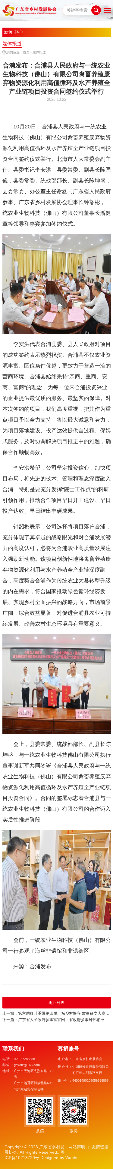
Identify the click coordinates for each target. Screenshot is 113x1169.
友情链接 (100, 1146)
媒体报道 (39, 52)
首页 (26, 52)
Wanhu (72, 1157)
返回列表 (56, 1002)
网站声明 (76, 1146)
